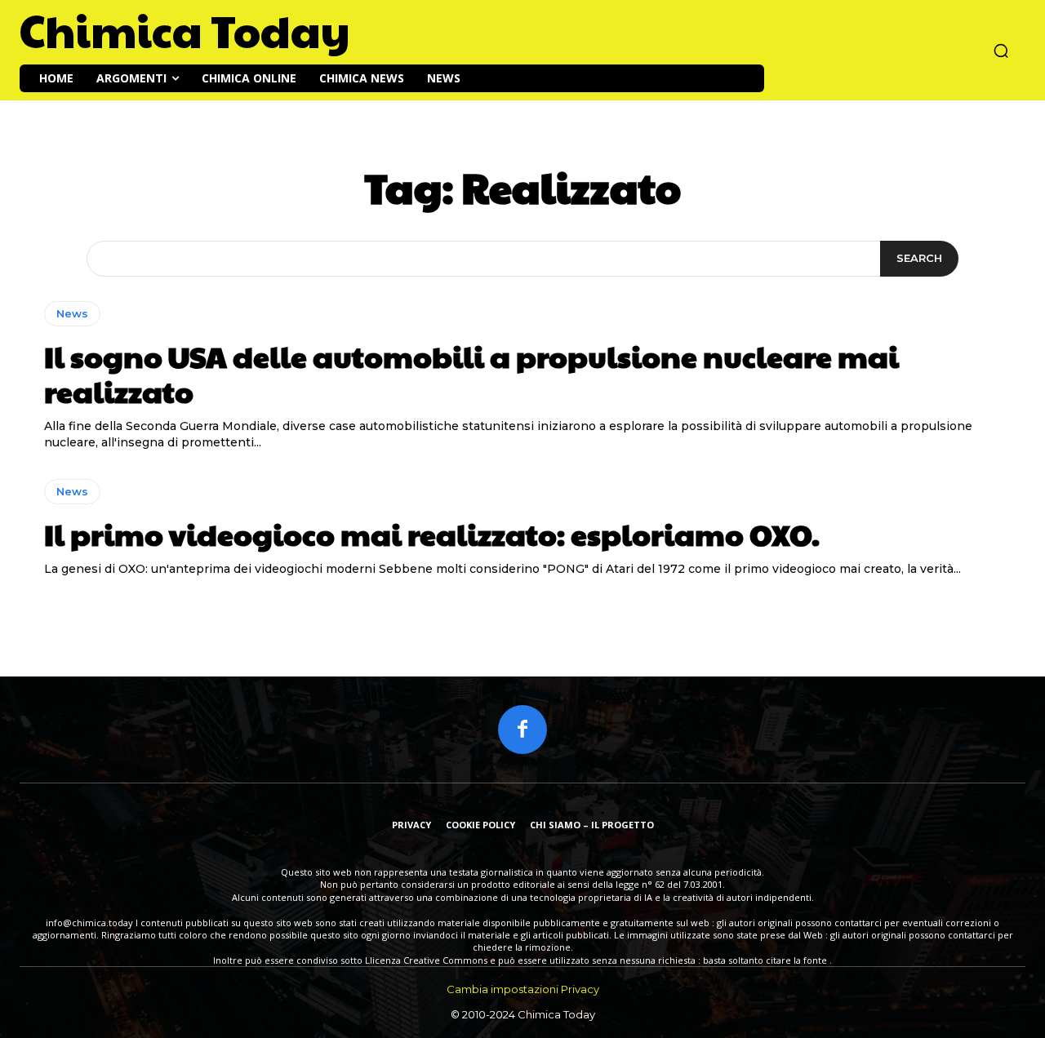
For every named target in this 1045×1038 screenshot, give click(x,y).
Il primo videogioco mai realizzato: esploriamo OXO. (432, 533)
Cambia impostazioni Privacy (523, 989)
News (72, 313)
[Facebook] (522, 729)
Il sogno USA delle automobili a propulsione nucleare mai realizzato (471, 373)
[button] (1001, 50)
